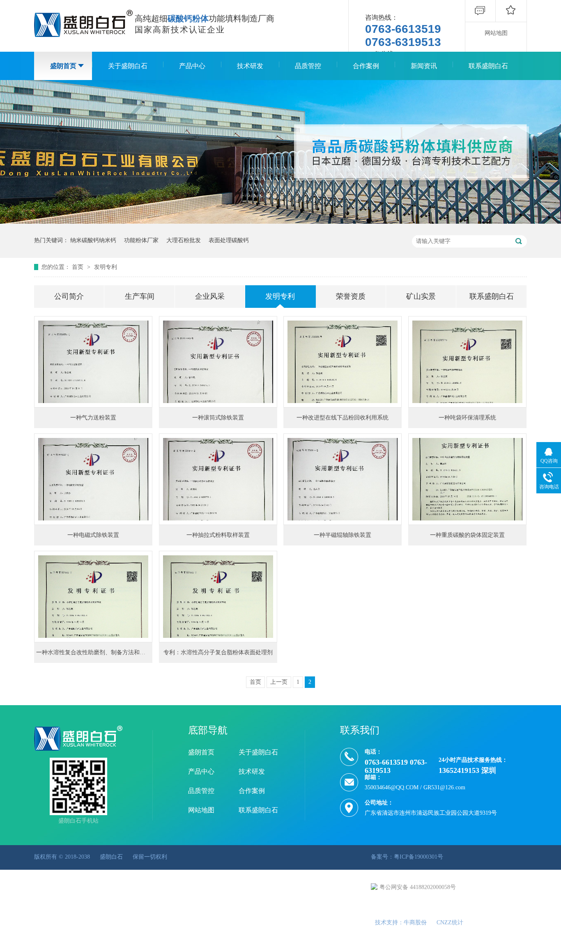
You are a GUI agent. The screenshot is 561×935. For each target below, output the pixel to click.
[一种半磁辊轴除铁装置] (342, 479)
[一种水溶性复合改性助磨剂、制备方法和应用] (93, 596)
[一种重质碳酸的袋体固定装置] (467, 479)
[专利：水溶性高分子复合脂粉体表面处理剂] (218, 596)
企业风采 (210, 296)
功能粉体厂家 (141, 240)
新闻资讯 (424, 65)
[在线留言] (480, 20)
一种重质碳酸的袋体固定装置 (467, 535)
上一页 (278, 682)
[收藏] (511, 20)
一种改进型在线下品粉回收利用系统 (343, 418)
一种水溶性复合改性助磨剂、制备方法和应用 (93, 652)
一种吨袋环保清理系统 (467, 418)
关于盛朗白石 (127, 65)
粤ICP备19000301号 (418, 857)
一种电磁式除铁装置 (93, 535)
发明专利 (105, 267)
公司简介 (69, 296)
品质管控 (308, 65)
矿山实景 (421, 296)
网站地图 (496, 33)
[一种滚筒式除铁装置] (218, 362)
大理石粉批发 (183, 240)
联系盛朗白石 (488, 65)
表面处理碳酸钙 (229, 240)
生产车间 (139, 296)
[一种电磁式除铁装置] (93, 479)
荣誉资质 (351, 296)
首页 (78, 267)
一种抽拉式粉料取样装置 (218, 535)
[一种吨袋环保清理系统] (467, 362)
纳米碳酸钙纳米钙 (93, 240)
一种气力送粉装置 (93, 418)
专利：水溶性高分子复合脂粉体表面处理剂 (218, 652)
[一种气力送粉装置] (93, 362)
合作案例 (366, 65)
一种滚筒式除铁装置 (218, 418)
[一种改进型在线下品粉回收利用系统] (342, 362)
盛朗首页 (63, 65)
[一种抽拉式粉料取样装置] (218, 479)
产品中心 (192, 65)
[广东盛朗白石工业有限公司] (83, 23)
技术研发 (250, 65)
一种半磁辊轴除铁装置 (342, 535)
